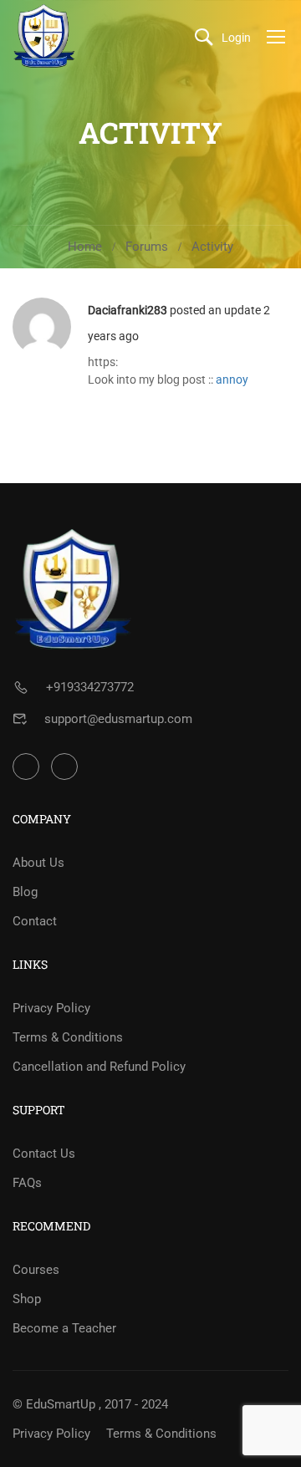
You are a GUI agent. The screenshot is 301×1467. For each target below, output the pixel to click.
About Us (38, 862)
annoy (232, 379)
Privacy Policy (51, 1008)
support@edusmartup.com (118, 718)
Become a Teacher (64, 1328)
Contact (35, 921)
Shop (27, 1299)
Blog (25, 891)
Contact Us (44, 1153)
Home (85, 246)
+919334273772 (90, 687)
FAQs (27, 1182)
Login (236, 37)
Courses (36, 1269)
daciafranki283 (127, 310)
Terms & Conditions (68, 1037)
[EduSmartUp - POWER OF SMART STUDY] (45, 36)
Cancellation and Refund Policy (99, 1066)
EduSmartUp (60, 1404)
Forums (146, 246)
